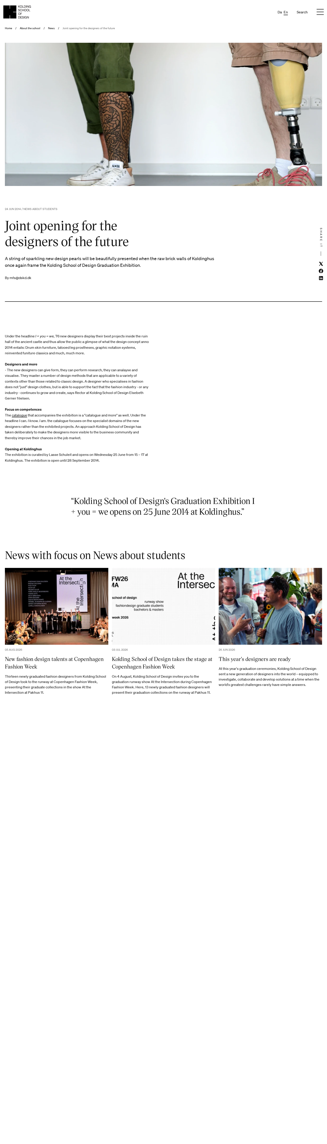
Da (280, 12)
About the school (30, 28)
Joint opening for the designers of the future (89, 28)
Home (8, 28)
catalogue (19, 415)
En (286, 12)
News (51, 28)
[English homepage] (17, 11)
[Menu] (320, 12)
